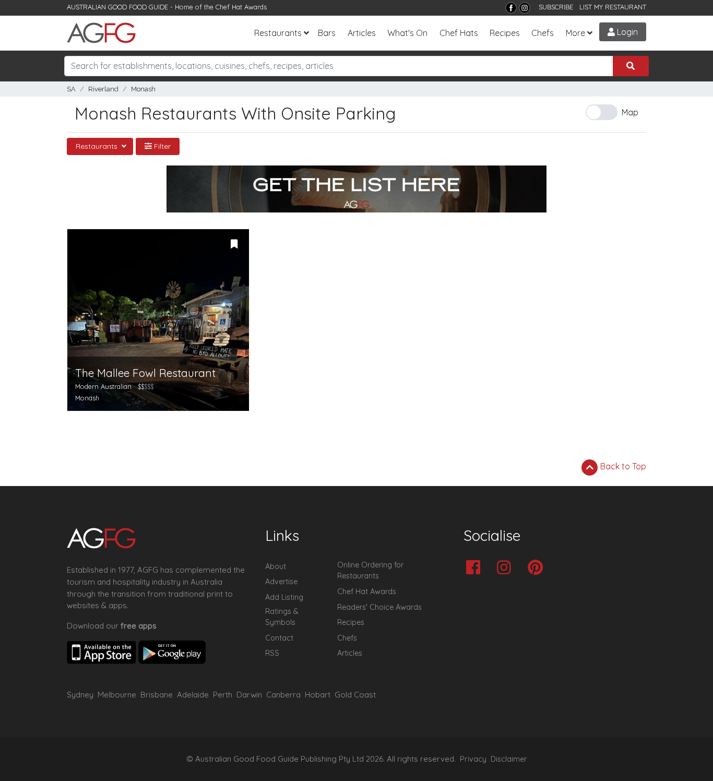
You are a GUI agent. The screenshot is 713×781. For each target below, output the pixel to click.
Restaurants (278, 33)
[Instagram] (524, 8)
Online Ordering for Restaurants (370, 570)
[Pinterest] (538, 568)
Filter (161, 146)
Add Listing (284, 597)
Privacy (473, 759)
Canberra (283, 695)
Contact (279, 638)
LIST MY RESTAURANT (612, 7)
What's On (407, 33)
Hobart (317, 695)
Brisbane (156, 695)
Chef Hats (458, 33)
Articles (362, 33)
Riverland (103, 89)
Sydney (80, 695)
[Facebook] (511, 8)
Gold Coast (355, 695)
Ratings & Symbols (282, 617)
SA (71, 89)
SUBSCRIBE (556, 7)
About (275, 566)
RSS (272, 653)
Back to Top (622, 466)
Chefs (542, 33)
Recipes (505, 33)
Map (630, 112)
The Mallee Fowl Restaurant (145, 373)
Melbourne (117, 695)
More (575, 33)
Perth (222, 695)
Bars (327, 33)
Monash (143, 89)
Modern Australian (103, 386)
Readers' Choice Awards (379, 607)
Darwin (249, 695)
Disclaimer (509, 759)
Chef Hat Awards (241, 7)
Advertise (281, 581)
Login (626, 32)
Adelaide (193, 695)
